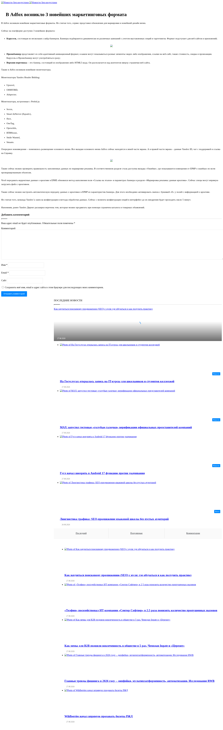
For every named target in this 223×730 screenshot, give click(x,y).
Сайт (3, 280)
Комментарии (193, 533)
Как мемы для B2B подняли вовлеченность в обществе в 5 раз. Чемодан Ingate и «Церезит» (124, 645)
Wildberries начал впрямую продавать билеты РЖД (98, 716)
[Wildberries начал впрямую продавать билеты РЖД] (140, 700)
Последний (81, 533)
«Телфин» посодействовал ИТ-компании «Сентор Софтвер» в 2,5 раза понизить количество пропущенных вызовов (140, 610)
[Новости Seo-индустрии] (29, 2)
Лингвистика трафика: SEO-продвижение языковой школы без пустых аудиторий (114, 519)
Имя (4, 265)
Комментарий (8, 228)
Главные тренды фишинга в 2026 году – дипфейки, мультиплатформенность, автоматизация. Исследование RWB (139, 680)
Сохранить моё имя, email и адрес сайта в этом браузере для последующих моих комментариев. (54, 287)
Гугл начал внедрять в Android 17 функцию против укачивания (102, 473)
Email (5, 272)
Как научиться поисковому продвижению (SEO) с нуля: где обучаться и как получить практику (128, 575)
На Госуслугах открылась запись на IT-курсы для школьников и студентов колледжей (117, 381)
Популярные (136, 533)
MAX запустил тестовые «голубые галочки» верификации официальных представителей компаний (126, 427)
